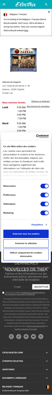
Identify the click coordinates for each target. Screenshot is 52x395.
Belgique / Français (12, 386)
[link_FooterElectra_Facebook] (26, 336)
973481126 (7, 93)
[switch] (44, 195)
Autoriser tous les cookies (26, 234)
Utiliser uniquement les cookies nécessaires (26, 254)
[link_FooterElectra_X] (40, 336)
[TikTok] (18, 336)
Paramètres (37, 224)
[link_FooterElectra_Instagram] (11, 336)
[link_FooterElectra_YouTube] (33, 336)
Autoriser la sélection (26, 243)
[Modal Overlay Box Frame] (26, 292)
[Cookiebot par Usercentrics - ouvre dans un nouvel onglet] (37, 136)
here (26, 30)
